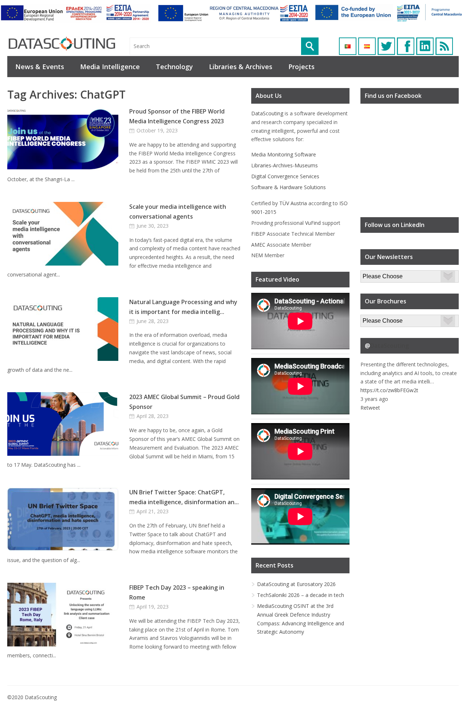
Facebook (405, 46)
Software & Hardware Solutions (288, 187)
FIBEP (258, 233)
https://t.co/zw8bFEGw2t (389, 390)
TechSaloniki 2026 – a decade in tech (300, 595)
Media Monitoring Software (283, 154)
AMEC (258, 244)
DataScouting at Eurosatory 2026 (296, 584)
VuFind (313, 222)
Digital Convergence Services (285, 176)
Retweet (370, 407)
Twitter (386, 46)
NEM (257, 255)
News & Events (39, 66)
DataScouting (267, 113)
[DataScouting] (61, 44)
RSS (444, 46)
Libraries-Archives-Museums (284, 165)
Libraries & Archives (240, 66)
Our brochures (377, 318)
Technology (174, 66)
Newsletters (374, 274)
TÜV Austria (293, 203)
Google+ (425, 46)
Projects (301, 66)
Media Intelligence (110, 66)
